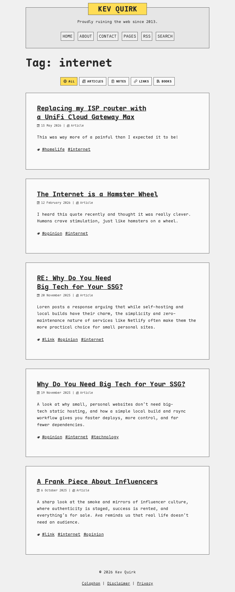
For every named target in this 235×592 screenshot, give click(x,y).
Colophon (91, 583)
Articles (95, 81)
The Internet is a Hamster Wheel (97, 194)
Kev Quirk (117, 9)
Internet (94, 339)
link (50, 534)
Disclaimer (118, 583)
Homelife (55, 149)
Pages (129, 36)
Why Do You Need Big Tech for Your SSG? (111, 384)
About (85, 36)
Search (165, 36)
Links (144, 81)
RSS (147, 36)
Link (50, 339)
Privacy (145, 583)
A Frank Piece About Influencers (97, 481)
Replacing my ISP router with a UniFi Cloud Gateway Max (91, 112)
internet (80, 149)
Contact (108, 36)
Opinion (69, 339)
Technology (106, 437)
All (71, 81)
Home (67, 36)
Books (167, 81)
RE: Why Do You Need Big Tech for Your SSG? (80, 282)
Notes (121, 81)
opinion (53, 233)
